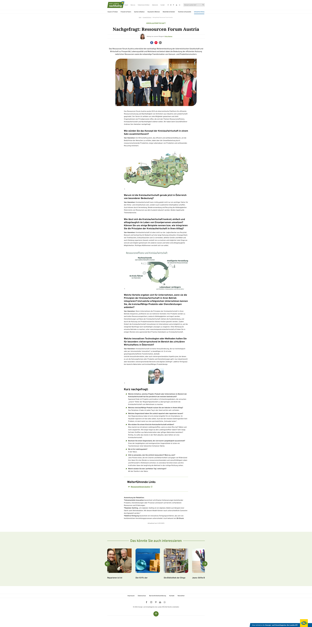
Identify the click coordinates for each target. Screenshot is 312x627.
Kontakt (163, 5)
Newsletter (181, 596)
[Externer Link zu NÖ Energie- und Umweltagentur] (281, 623)
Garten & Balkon (139, 12)
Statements (155, 5)
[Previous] (107, 563)
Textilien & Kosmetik (184, 12)
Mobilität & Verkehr (169, 12)
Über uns (133, 5)
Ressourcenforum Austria (140, 487)
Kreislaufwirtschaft (156, 23)
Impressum (131, 596)
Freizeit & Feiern (126, 12)
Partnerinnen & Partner (143, 5)
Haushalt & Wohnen (153, 12)
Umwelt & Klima (199, 12)
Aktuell (126, 5)
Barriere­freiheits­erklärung (157, 596)
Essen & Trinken (113, 12)
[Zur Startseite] (114, 4)
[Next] (204, 563)
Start (140, 17)
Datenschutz (142, 596)
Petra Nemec (168, 36)
